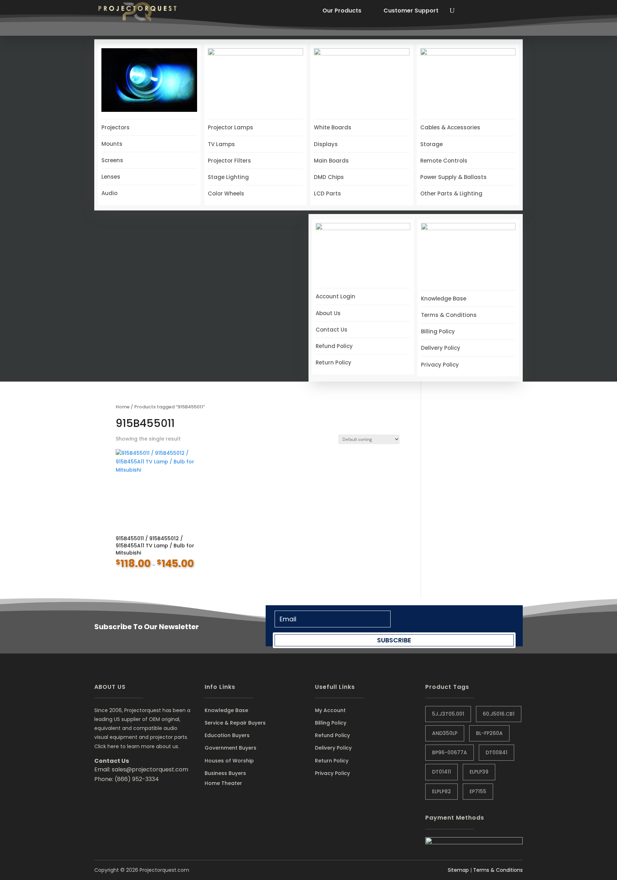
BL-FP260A (489, 733)
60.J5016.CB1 (499, 713)
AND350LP (444, 733)
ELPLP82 (441, 791)
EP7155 (478, 791)
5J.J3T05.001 (448, 713)
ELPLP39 (479, 771)
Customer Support (410, 10)
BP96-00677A (449, 752)
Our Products (341, 10)
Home (123, 406)
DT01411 (441, 771)
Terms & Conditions (498, 870)
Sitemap (458, 870)
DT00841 (496, 752)
